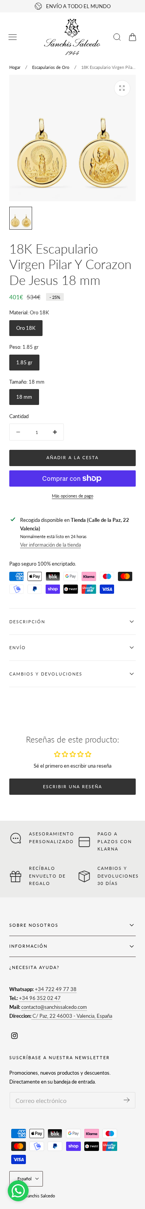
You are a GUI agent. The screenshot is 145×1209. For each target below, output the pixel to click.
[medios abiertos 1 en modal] (122, 88)
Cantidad (19, 416)
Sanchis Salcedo (40, 1195)
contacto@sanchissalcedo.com (54, 1007)
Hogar (14, 67)
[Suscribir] (127, 1100)
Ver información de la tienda (50, 545)
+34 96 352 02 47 (40, 998)
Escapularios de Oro (50, 67)
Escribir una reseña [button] (72, 786)
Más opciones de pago (72, 495)
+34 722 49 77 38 (56, 989)
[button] (13, 37)
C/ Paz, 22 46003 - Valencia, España (71, 1016)
